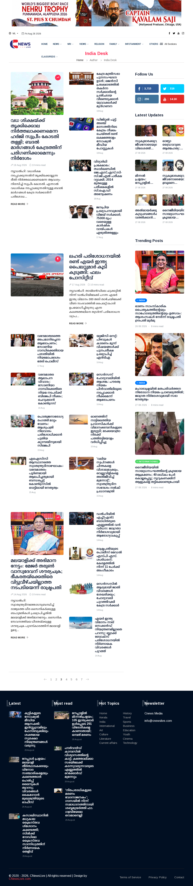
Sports (127, 721)
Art (101, 730)
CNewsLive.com (20, 878)
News (56, 44)
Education (129, 730)
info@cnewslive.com (158, 720)
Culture (103, 734)
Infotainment (133, 44)
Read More (18, 204)
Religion (99, 44)
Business (129, 725)
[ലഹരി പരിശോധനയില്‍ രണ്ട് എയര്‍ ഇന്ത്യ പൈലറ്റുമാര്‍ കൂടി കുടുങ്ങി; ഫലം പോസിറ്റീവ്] (37, 274)
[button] (13, 33)
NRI (69, 44)
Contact (179, 877)
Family (113, 44)
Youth (126, 734)
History (127, 713)
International (107, 725)
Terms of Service (130, 877)
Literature (105, 738)
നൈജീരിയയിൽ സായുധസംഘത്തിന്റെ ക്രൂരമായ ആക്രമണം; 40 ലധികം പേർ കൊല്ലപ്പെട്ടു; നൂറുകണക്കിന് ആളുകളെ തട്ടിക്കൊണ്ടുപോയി (158, 474)
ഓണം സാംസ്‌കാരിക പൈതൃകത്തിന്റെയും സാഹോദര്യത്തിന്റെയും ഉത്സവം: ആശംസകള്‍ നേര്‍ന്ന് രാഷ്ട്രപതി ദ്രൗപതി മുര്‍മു (158, 313)
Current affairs (108, 742)
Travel (127, 717)
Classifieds (48, 56)
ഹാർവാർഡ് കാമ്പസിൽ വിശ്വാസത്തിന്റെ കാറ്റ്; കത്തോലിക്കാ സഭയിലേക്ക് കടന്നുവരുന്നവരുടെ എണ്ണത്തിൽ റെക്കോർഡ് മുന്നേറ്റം (79, 762)
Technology (130, 742)
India (102, 721)
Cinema (127, 738)
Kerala (103, 717)
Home (44, 44)
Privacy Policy (158, 877)
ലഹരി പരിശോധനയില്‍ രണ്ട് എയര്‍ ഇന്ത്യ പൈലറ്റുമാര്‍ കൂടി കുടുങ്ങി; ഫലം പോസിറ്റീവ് (94, 266)
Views (82, 44)
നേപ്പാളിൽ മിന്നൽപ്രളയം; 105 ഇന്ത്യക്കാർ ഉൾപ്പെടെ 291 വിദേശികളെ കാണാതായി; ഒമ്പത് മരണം (83, 723)
